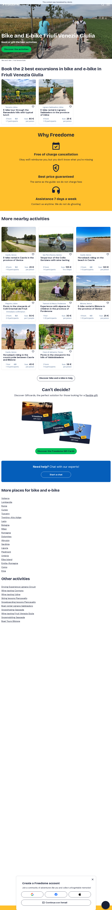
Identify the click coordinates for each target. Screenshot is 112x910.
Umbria (5, 555)
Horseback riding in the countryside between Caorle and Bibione (18, 357)
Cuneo (4, 509)
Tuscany (5, 513)
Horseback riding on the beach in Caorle (91, 259)
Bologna (5, 525)
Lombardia (6, 502)
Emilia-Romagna (9, 563)
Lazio (3, 521)
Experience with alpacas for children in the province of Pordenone (55, 309)
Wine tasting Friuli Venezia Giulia (17, 613)
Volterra (5, 498)
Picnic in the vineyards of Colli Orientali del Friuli (16, 307)
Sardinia (5, 544)
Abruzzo (5, 540)
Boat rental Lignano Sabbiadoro (17, 605)
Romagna (6, 532)
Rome (4, 506)
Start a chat (56, 474)
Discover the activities (16, 49)
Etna (3, 571)
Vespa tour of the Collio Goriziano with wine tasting (55, 259)
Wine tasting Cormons (12, 590)
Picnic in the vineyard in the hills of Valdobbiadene (55, 356)
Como (4, 567)
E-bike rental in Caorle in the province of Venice (18, 259)
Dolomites (6, 536)
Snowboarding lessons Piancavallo (18, 602)
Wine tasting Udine (10, 594)
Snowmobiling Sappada (13, 617)
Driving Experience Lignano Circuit (18, 586)
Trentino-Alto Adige (11, 517)
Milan (4, 528)
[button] (105, 905)
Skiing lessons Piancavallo (14, 598)
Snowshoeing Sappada (12, 609)
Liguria (4, 548)
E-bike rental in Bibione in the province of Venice (91, 307)
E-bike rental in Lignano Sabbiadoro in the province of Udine (54, 112)
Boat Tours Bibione (10, 621)
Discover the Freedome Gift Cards (56, 451)
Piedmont (6, 551)
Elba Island (6, 559)
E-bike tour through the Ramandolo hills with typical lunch (18, 112)
